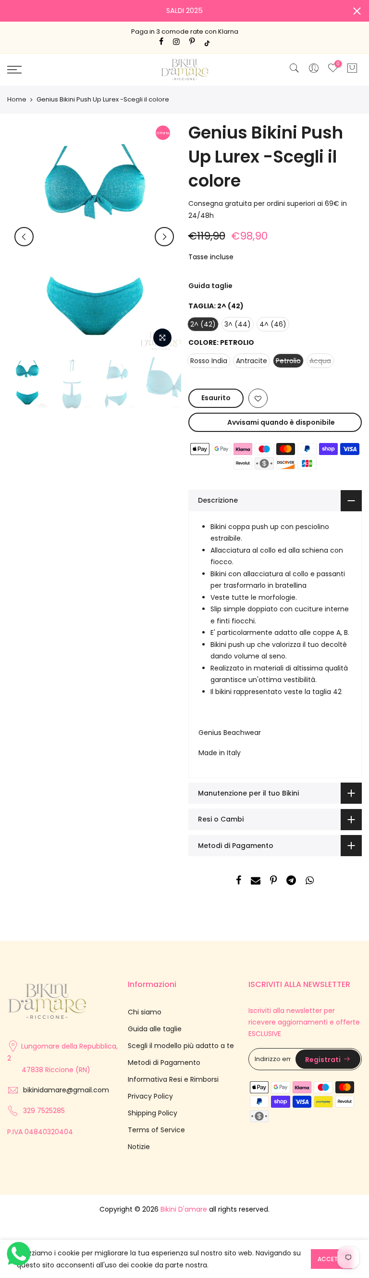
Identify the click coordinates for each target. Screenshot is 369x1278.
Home (16, 99)
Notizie (139, 1146)
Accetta (331, 1259)
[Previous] (24, 236)
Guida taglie (210, 286)
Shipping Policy (152, 1113)
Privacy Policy (150, 1096)
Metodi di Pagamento (164, 1062)
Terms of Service (156, 1130)
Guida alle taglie (155, 1029)
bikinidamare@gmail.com (66, 1090)
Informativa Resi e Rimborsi (173, 1079)
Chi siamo (144, 1012)
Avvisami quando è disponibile (281, 422)
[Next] (164, 236)
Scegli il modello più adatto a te (181, 1045)
